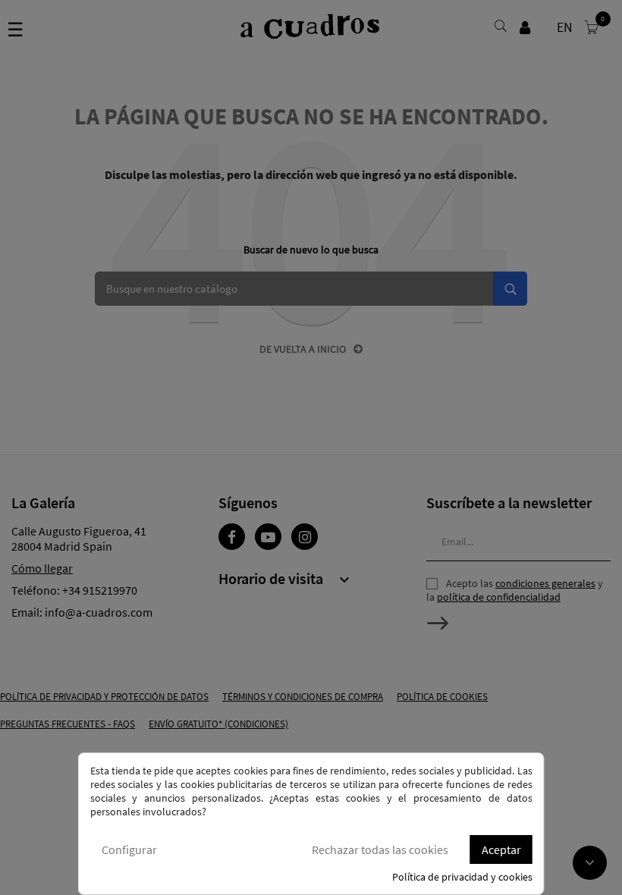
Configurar (129, 849)
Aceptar (501, 849)
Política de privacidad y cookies (462, 877)
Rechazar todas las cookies (380, 849)
